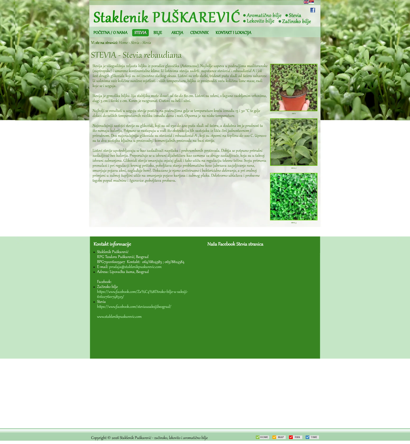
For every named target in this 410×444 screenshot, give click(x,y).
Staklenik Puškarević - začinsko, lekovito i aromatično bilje (164, 438)
